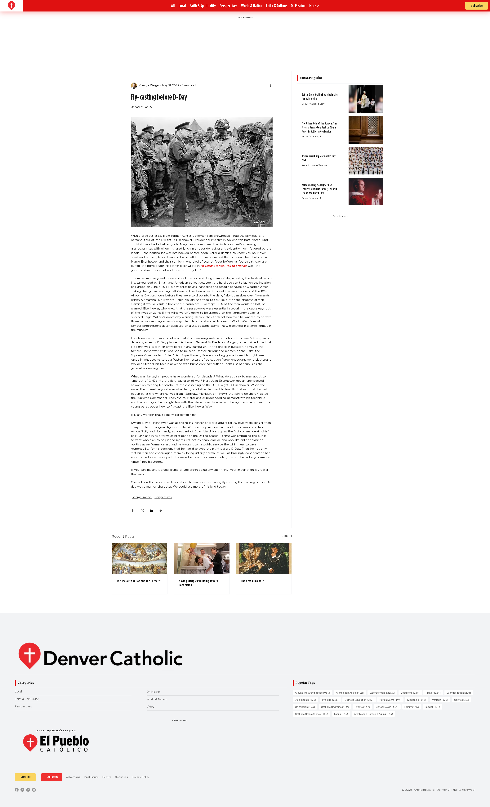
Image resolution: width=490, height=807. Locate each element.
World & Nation (157, 699)
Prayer (434, 692)
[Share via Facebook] (133, 510)
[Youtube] (34, 790)
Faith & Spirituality (26, 699)
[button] (314, 6)
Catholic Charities (336, 706)
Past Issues (91, 777)
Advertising (73, 777)
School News (388, 706)
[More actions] (270, 85)
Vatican (441, 699)
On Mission (154, 691)
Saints (462, 699)
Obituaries (121, 777)
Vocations (411, 692)
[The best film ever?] (264, 558)
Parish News (391, 699)
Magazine (417, 699)
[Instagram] (28, 790)
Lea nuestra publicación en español (56, 730)
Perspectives (163, 497)
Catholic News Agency (312, 713)
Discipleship (306, 699)
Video (150, 706)
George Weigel (142, 497)
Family (412, 706)
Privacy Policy (140, 777)
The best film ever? (252, 581)
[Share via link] (161, 510)
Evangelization (460, 692)
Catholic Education (360, 699)
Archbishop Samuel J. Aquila (374, 713)
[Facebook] (17, 790)
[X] (22, 790)
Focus (342, 713)
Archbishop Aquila (351, 692)
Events (363, 706)
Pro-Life (331, 699)
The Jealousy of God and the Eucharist (139, 581)
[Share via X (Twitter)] (142, 510)
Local (18, 691)
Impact (433, 706)
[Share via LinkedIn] (151, 510)
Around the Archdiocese (313, 692)
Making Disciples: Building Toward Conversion (198, 583)
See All (287, 535)
